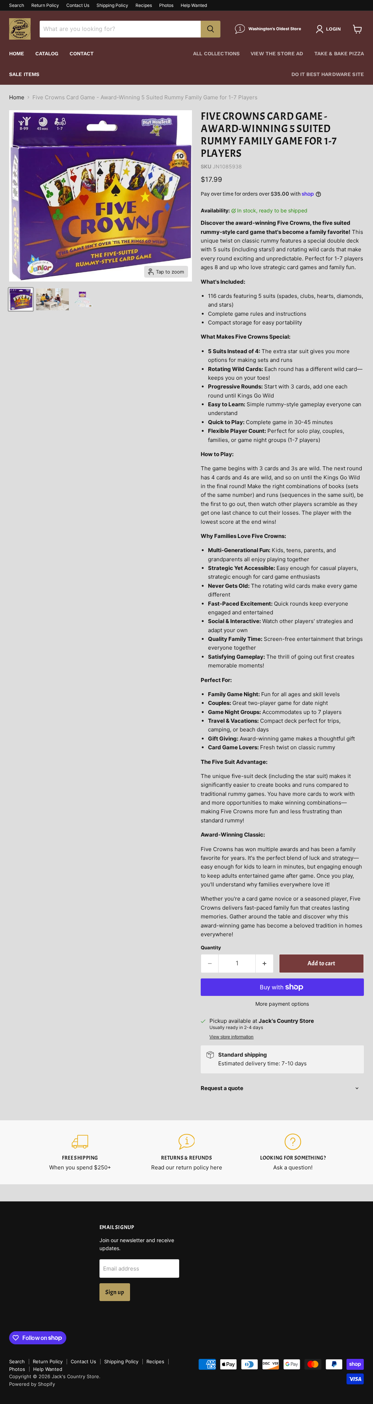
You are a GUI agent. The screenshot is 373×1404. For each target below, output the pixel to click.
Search (16, 5)
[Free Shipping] (80, 1152)
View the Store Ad (277, 53)
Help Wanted (194, 5)
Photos (166, 5)
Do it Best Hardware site (327, 74)
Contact (82, 53)
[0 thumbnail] (20, 299)
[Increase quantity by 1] (265, 963)
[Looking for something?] (293, 1152)
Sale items (24, 74)
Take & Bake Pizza (339, 53)
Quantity (211, 947)
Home (16, 53)
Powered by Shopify (32, 1384)
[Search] (210, 29)
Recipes (144, 5)
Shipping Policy (112, 5)
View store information (231, 1037)
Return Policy (45, 5)
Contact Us (77, 5)
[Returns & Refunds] (186, 1152)
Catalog (47, 53)
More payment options (282, 1004)
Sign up (114, 1292)
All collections (216, 53)
